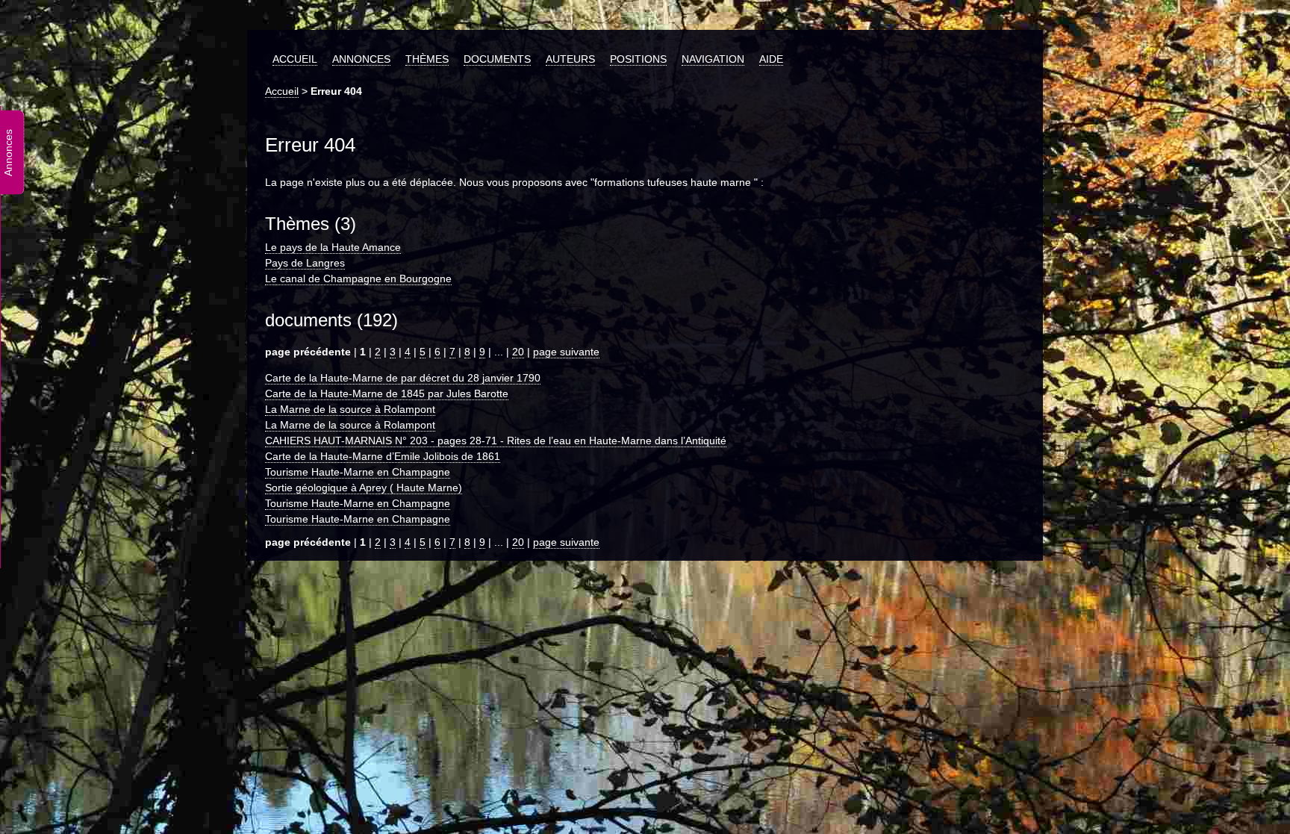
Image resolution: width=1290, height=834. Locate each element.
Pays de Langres (305, 263)
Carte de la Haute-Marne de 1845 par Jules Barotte (386, 393)
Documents (497, 59)
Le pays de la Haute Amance (333, 247)
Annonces (361, 59)
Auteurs (570, 59)
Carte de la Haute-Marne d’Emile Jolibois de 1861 (382, 456)
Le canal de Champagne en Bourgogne (358, 278)
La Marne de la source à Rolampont (350, 409)
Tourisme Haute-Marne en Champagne (357, 472)
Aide (771, 59)
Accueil (294, 59)
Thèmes (427, 59)
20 (518, 352)
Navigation (713, 59)
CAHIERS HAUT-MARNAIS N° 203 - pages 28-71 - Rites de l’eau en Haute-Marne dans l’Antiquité (495, 440)
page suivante (566, 352)
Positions (638, 59)
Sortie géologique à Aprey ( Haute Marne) (363, 488)
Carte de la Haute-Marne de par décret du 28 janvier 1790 (402, 378)
